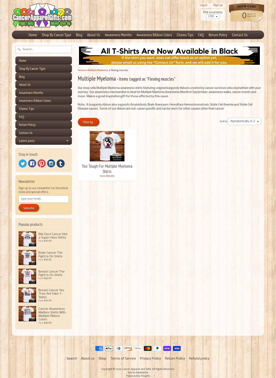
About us (88, 359)
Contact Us (240, 34)
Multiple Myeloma (98, 70)
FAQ (201, 34)
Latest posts (27, 140)
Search (71, 359)
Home (33, 34)
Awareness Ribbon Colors (154, 34)
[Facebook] (32, 163)
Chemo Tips (185, 34)
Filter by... (88, 122)
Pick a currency (212, 12)
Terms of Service (123, 359)
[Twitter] (23, 163)
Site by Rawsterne (138, 373)
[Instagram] (51, 163)
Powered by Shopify (138, 376)
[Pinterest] (42, 163)
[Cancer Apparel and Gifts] (42, 21)
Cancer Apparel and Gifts (136, 369)
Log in (203, 5)
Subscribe (28, 208)
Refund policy (199, 359)
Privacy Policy (150, 359)
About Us (93, 34)
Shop (102, 359)
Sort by (224, 121)
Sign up (218, 5)
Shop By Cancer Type (56, 34)
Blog (79, 34)
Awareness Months (118, 34)
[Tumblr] (61, 163)
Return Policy (218, 34)
